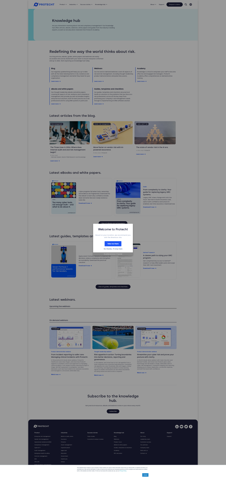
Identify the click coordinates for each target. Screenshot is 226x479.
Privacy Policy (123, 471)
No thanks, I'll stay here (113, 249)
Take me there (113, 244)
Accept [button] (145, 475)
